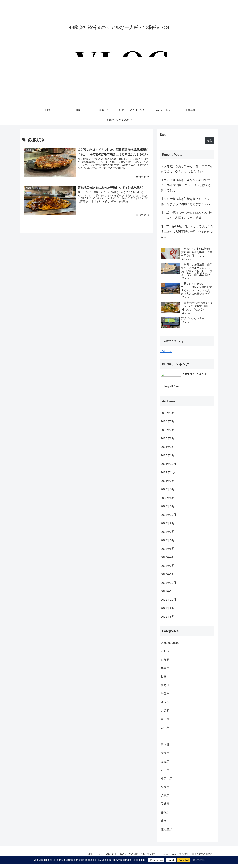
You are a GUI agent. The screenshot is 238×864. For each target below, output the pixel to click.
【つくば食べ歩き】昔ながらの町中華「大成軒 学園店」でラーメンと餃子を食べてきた (186, 185)
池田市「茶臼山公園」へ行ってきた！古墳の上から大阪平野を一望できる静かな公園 (187, 231)
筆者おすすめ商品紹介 (203, 854)
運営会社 (183, 854)
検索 (163, 134)
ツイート (166, 351)
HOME (89, 854)
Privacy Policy (169, 854)
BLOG (99, 854)
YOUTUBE (111, 854)
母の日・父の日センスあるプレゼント (139, 854)
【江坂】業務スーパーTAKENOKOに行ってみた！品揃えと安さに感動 (186, 215)
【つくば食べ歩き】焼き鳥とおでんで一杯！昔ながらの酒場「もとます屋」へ (187, 201)
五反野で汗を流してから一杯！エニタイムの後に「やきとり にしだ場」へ (187, 169)
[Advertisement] (119, 81)
